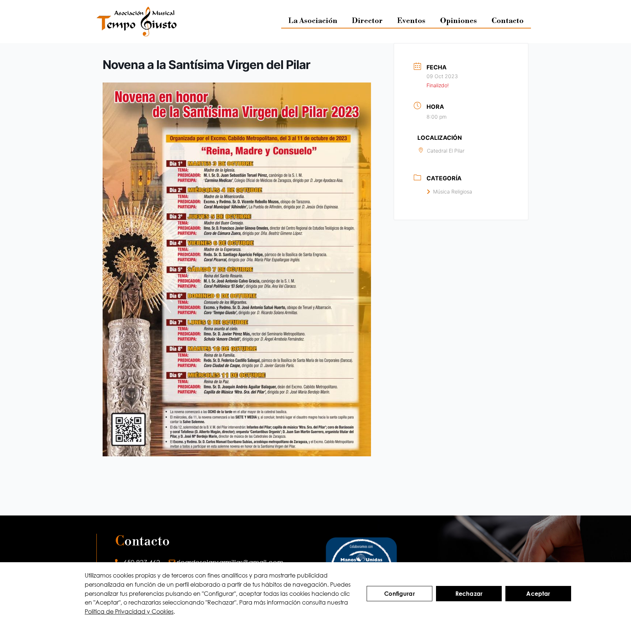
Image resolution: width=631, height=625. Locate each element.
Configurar (399, 593)
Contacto (508, 21)
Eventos (411, 21)
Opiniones (458, 21)
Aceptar (538, 593)
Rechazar (468, 593)
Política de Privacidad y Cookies (129, 611)
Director (367, 21)
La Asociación (312, 21)
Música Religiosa (452, 191)
